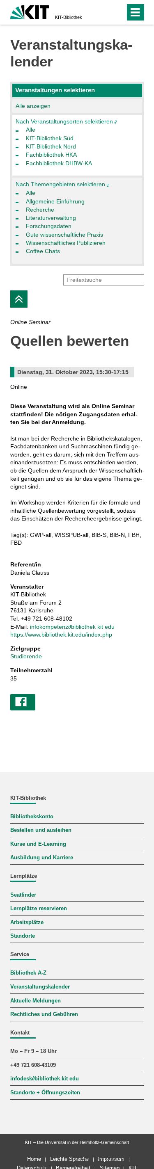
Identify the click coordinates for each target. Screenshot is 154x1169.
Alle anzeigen (33, 106)
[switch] (104, 12)
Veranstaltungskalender (40, 987)
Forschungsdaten (48, 226)
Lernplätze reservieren (38, 908)
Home (34, 1159)
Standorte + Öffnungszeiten (45, 1093)
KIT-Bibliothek (68, 17)
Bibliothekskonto (31, 817)
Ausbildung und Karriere (41, 858)
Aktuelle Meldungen (35, 1001)
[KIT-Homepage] (29, 11)
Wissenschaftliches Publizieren (66, 243)
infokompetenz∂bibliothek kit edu (72, 626)
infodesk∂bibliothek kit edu (44, 1079)
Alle (30, 129)
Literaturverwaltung (51, 218)
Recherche (40, 209)
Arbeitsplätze (27, 922)
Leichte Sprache (69, 1159)
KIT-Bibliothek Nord (51, 146)
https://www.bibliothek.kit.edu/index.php (61, 634)
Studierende (26, 656)
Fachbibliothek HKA (51, 154)
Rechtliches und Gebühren (44, 1014)
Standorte (22, 936)
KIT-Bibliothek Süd (50, 138)
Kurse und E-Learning (38, 844)
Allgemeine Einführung (55, 201)
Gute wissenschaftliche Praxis (64, 234)
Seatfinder (23, 895)
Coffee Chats (43, 251)
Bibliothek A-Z (28, 973)
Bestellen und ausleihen (40, 830)
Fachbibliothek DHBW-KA (59, 163)
